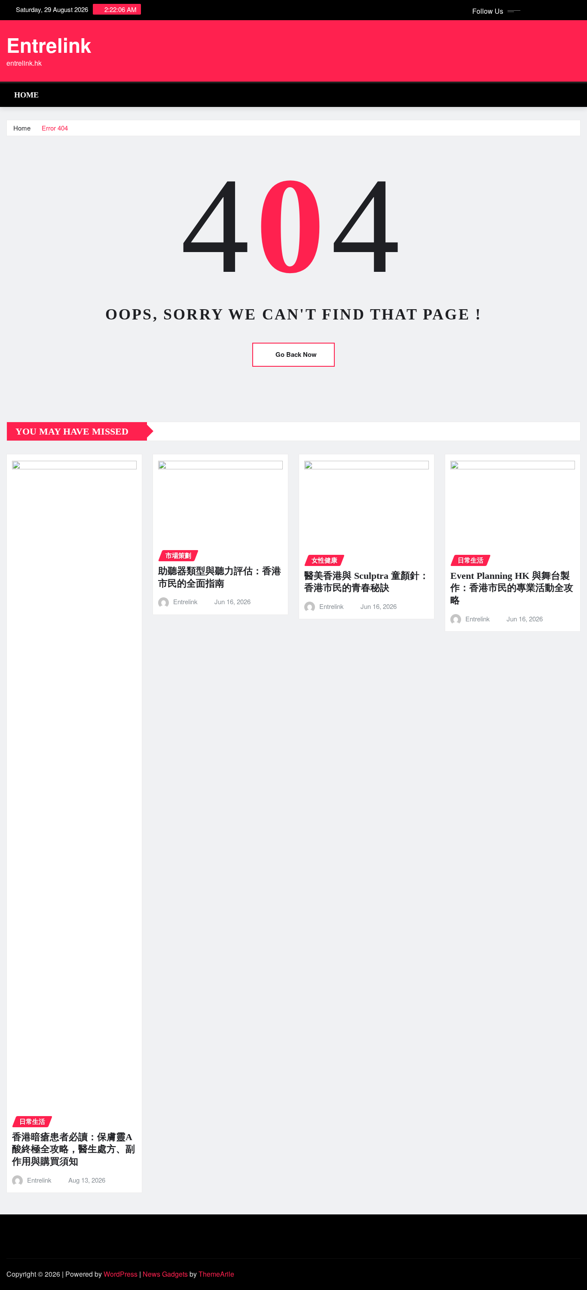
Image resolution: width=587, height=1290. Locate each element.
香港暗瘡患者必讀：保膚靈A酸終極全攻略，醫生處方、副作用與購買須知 (73, 1149)
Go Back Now (296, 354)
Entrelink (49, 44)
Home (26, 95)
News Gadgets (165, 1274)
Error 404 (55, 127)
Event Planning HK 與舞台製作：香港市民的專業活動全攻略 (511, 587)
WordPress (121, 1274)
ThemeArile (216, 1274)
